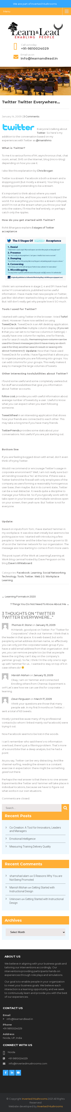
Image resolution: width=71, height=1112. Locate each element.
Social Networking (54, 572)
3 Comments (31, 116)
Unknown (15, 899)
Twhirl (64, 316)
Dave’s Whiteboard (20, 563)
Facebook (23, 572)
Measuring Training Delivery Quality (30, 846)
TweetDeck (9, 324)
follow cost (8, 396)
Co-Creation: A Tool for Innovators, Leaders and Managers (35, 829)
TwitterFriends (11, 430)
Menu (6, 11)
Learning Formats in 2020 (19, 596)
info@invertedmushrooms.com (27, 1063)
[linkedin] (12, 1073)
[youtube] (18, 1073)
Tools (20, 576)
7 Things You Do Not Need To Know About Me (39, 604)
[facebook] (6, 1073)
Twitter (41, 132)
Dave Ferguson (20, 698)
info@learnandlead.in (39, 58)
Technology (9, 576)
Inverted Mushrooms (34, 1098)
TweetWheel (10, 415)
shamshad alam (19, 875)
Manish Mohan (20, 675)
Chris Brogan (45, 170)
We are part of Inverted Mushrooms (35, 4)
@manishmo (43, 140)
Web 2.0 (39, 576)
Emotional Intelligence (22, 838)
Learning (36, 572)
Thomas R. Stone (21, 624)
